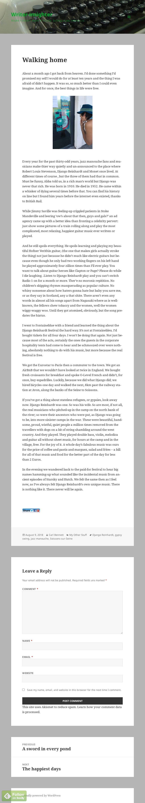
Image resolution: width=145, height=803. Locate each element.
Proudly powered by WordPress (41, 795)
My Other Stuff (78, 535)
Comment (30, 589)
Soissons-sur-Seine (61, 538)
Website (28, 673)
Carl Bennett (56, 535)
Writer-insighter (31, 14)
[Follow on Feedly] (14, 796)
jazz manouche (40, 538)
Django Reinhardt (103, 535)
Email (27, 657)
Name (27, 640)
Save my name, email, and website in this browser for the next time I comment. (74, 690)
